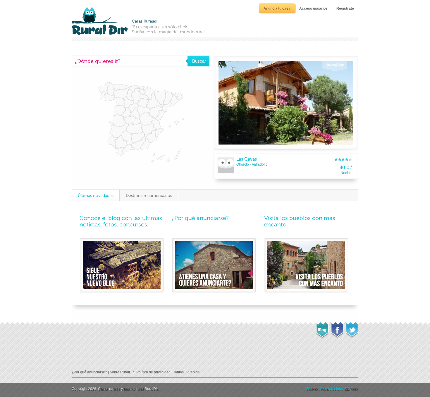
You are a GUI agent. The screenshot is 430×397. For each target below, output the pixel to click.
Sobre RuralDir (122, 372)
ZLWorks (351, 389)
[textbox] (130, 61)
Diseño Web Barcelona (324, 389)
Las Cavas (246, 159)
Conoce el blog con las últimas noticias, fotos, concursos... (121, 221)
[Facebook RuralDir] (337, 328)
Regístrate (345, 8)
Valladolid (260, 164)
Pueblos (192, 372)
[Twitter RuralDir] (352, 328)
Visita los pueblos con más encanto (299, 221)
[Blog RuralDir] (322, 328)
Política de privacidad (153, 372)
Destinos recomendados (149, 195)
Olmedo (242, 164)
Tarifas (178, 372)
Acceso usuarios (313, 8)
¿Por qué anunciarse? (200, 217)
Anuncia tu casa (277, 8)
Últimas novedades (95, 195)
